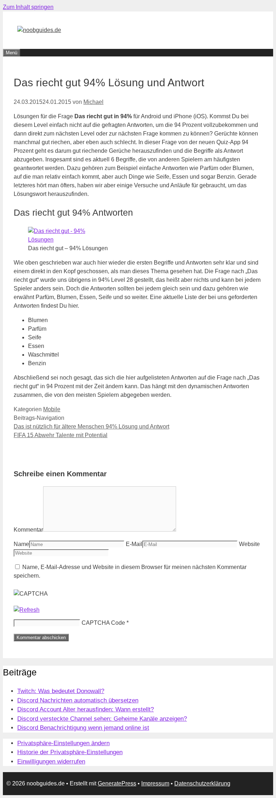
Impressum (155, 783)
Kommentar (28, 530)
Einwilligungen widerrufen (51, 761)
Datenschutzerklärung (202, 783)
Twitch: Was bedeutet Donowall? (60, 691)
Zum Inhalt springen (28, 7)
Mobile (51, 409)
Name (21, 544)
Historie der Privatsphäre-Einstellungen (70, 752)
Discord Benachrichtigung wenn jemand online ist (83, 727)
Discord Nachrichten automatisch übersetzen (77, 700)
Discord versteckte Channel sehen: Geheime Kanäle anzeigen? (102, 718)
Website (249, 544)
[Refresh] (27, 610)
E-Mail (134, 544)
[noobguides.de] (39, 30)
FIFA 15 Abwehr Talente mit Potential (60, 435)
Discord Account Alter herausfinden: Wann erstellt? (85, 709)
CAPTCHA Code (103, 623)
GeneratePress (117, 783)
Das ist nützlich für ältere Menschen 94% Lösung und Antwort (91, 426)
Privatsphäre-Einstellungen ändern (63, 743)
